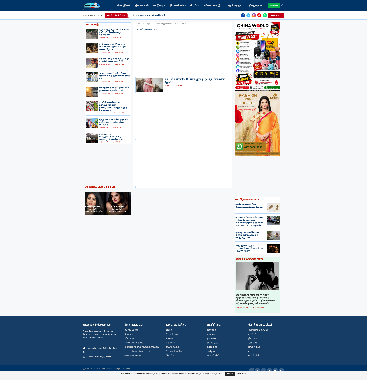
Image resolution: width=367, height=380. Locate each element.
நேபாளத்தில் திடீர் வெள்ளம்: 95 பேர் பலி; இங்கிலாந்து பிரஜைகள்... (114, 32)
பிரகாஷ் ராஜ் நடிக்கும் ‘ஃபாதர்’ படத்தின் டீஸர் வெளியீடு (114, 60)
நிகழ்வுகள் (255, 5)
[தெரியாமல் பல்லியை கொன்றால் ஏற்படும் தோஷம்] (273, 207)
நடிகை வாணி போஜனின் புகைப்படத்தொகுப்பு (97, 209)
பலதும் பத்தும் (233, 5)
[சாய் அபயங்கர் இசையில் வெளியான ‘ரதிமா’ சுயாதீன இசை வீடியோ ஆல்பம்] (92, 48)
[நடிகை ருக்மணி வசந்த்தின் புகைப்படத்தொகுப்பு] (119, 203)
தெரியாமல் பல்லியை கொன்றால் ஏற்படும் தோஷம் (249, 206)
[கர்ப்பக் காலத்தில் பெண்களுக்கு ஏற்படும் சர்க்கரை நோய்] (149, 85)
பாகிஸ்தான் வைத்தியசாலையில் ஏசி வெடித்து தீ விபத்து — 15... (111, 137)
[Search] (282, 5)
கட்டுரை (158, 5)
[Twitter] (248, 15)
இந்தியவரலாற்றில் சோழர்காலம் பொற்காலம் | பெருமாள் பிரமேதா (174, 15)
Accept (230, 373)
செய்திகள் (124, 5)
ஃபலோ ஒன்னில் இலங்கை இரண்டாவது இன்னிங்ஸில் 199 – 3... (114, 76)
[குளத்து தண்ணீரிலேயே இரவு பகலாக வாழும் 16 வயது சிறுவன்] (273, 235)
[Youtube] (259, 15)
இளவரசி (104, 38)
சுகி (168, 85)
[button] (131, 15)
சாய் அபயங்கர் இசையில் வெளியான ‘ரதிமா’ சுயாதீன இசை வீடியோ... (112, 47)
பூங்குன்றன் (105, 52)
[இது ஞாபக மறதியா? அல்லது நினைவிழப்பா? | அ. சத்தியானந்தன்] (273, 248)
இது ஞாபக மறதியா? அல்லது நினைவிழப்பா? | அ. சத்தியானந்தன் (249, 248)
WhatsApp (274, 5)
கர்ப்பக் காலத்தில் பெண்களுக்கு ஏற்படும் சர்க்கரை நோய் (195, 81)
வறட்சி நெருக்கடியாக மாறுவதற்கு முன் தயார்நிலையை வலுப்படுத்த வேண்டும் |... (113, 106)
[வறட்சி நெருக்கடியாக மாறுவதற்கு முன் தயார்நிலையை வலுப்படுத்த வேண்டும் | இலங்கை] (92, 106)
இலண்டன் (142, 5)
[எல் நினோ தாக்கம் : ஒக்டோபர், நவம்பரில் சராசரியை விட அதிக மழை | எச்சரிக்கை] (92, 92)
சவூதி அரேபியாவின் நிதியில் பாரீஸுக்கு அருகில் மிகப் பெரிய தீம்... (113, 122)
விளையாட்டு (212, 5)
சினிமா (195, 5)
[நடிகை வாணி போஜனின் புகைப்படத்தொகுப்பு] (96, 203)
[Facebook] (243, 15)
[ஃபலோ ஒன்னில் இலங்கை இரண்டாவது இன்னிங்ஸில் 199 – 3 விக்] (92, 77)
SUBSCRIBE (277, 15)
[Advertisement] (108, 165)
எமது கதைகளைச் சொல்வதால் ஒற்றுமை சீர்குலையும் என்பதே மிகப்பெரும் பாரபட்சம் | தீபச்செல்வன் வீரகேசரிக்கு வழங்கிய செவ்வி (255, 299)
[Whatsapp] (265, 15)
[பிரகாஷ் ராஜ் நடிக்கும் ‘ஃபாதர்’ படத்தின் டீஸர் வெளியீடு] (92, 63)
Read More (241, 374)
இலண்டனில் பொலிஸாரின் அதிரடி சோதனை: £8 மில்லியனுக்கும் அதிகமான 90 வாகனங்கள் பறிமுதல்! (249, 221)
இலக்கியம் (177, 5)
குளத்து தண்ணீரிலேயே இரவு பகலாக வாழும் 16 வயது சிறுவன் (247, 235)
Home (137, 23)
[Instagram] (254, 15)
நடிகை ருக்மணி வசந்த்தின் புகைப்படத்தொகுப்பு (120, 209)
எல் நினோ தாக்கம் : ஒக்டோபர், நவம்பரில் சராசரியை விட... (114, 89)
